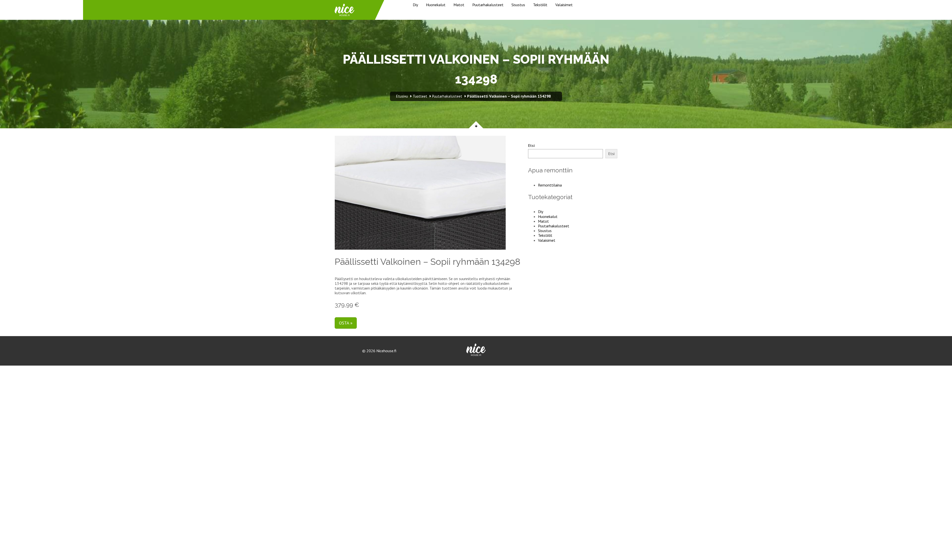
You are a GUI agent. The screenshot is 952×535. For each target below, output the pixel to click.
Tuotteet (420, 96)
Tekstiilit (540, 4)
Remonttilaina (550, 185)
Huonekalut (436, 4)
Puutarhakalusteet (488, 4)
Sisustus (518, 4)
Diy (415, 4)
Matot (458, 4)
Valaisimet (564, 4)
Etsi (531, 145)
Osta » (346, 323)
